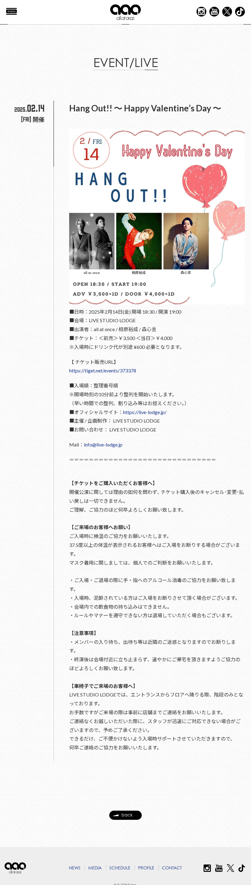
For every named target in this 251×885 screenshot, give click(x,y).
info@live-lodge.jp (103, 444)
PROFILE (146, 867)
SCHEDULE (119, 867)
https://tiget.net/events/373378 (102, 370)
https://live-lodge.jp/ (145, 412)
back (127, 814)
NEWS (75, 867)
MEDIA (95, 867)
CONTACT (172, 867)
